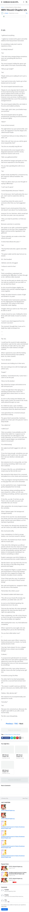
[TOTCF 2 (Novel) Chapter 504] (4, 880)
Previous (9, 724)
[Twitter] (12, 738)
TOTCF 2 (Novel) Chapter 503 (15, 866)
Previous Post (5, 798)
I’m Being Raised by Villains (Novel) (13, 7)
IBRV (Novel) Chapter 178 (5, 755)
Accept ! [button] (4, 909)
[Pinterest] (17, 738)
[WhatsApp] (14, 738)
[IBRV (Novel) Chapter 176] (7, 765)
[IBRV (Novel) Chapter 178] (7, 749)
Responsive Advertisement (14, 730)
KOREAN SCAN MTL (11, 2)
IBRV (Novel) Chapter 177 (19, 755)
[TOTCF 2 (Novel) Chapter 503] (4, 868)
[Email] (20, 738)
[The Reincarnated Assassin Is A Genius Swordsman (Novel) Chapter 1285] (4, 874)
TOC (16, 724)
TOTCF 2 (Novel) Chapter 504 (8, 818)
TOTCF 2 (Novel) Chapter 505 (8, 810)
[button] (1, 2)
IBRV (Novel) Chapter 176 (5, 771)
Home (2, 7)
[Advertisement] (14, 897)
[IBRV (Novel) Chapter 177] (21, 749)
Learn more (3, 906)
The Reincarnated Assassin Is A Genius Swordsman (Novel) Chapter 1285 (18, 873)
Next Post (25, 798)
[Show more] (23, 738)
